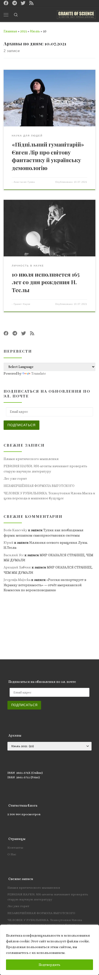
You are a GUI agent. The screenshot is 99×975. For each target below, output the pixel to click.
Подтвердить (49, 965)
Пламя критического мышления (31, 459)
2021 (23, 31)
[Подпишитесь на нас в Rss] (31, 3)
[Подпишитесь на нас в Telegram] (14, 3)
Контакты (15, 847)
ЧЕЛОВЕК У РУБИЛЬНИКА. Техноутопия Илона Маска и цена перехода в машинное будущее (49, 495)
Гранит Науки (22, 304)
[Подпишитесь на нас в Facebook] (6, 3)
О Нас (11, 854)
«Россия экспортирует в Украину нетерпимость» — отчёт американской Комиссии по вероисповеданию (45, 585)
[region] (49, 950)
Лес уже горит (15, 478)
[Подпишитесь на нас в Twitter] (23, 3)
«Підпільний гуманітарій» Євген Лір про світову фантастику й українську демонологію (48, 156)
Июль (35, 31)
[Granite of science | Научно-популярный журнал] (76, 14)
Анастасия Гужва (24, 182)
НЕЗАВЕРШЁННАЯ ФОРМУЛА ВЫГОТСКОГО (39, 486)
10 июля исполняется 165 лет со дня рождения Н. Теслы (46, 282)
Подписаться (21, 425)
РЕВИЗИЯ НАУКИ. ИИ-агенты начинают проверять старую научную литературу (45, 468)
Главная (10, 31)
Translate (38, 373)
